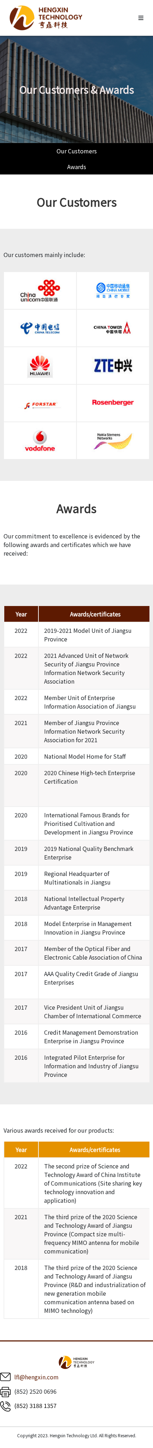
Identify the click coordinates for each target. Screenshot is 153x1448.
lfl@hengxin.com (36, 1377)
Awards (76, 166)
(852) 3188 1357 (35, 1405)
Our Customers (77, 151)
